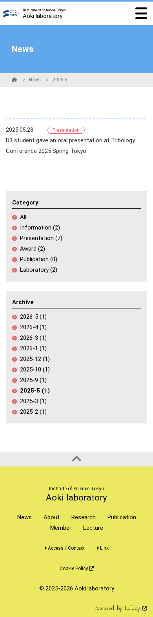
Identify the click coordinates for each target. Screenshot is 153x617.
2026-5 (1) (33, 316)
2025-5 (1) (35, 390)
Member (60, 527)
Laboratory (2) (38, 269)
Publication (121, 517)
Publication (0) (38, 259)
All (23, 217)
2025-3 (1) (33, 401)
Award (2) (32, 248)
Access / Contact (66, 548)
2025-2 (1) (33, 411)
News (35, 80)
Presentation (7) (41, 238)
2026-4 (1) (33, 327)
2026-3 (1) (33, 337)
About (52, 517)
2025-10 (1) (35, 369)
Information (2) (40, 227)
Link (104, 548)
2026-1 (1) (33, 348)
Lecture (93, 527)
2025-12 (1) (35, 358)
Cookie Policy (74, 568)
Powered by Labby (118, 609)
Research (83, 517)
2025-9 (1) (33, 380)
